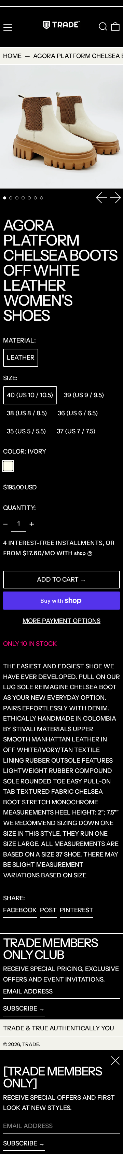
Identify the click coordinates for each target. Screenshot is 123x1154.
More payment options (61, 621)
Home (12, 56)
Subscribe (20, 1008)
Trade (30, 1044)
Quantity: (19, 508)
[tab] (4, 197)
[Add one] (31, 524)
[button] (103, 26)
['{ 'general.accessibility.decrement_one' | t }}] (5, 524)
